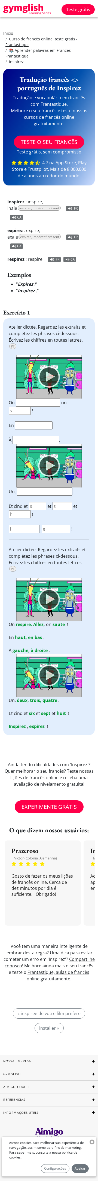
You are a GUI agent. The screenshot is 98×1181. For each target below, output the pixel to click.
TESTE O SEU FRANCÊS (49, 142)
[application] (49, 377)
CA (19, 217)
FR (76, 208)
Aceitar (80, 1168)
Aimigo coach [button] (16, 1087)
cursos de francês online (49, 117)
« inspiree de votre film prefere (49, 1013)
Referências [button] (14, 1099)
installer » (49, 1028)
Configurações (55, 1168)
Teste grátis (78, 9)
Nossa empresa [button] (17, 1061)
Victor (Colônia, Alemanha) (35, 858)
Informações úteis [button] (20, 1113)
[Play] (49, 377)
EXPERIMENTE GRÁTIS (49, 806)
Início (8, 33)
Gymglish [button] (12, 1074)
